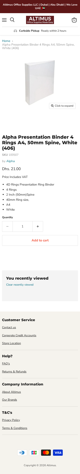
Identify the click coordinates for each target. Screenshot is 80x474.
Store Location (11, 343)
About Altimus (11, 392)
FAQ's (6, 364)
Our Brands (9, 400)
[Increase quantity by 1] (38, 226)
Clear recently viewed (19, 284)
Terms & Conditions (14, 428)
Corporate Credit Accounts (19, 335)
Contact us (9, 327)
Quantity (7, 217)
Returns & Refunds (14, 372)
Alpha (10, 161)
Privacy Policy (11, 420)
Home (6, 41)
